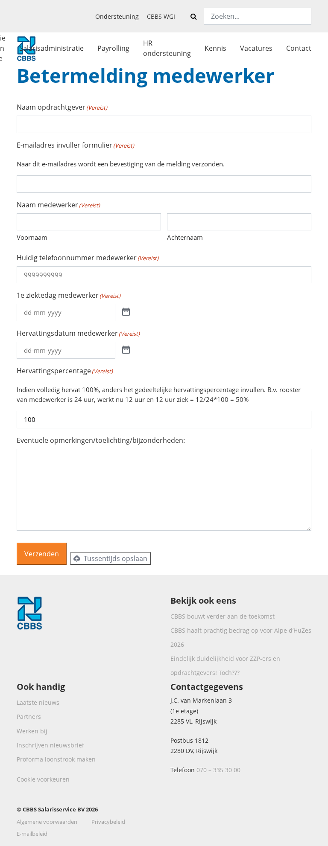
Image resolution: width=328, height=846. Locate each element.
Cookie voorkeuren (43, 779)
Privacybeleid (108, 822)
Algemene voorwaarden (47, 822)
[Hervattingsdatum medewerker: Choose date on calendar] (126, 350)
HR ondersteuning (167, 48)
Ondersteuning (117, 16)
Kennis (215, 48)
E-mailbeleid (32, 833)
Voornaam (32, 237)
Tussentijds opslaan (114, 558)
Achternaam (185, 237)
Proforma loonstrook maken (56, 759)
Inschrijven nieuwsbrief (50, 745)
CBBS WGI (161, 16)
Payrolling (113, 48)
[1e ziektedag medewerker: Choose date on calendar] (126, 312)
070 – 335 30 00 (218, 770)
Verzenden (41, 553)
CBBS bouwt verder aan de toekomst (222, 616)
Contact (298, 48)
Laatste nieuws (38, 702)
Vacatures (256, 48)
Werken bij (32, 731)
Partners (29, 716)
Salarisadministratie (51, 48)
